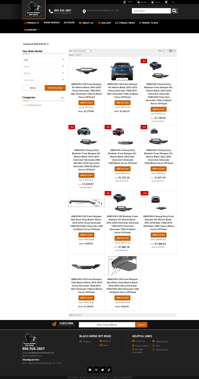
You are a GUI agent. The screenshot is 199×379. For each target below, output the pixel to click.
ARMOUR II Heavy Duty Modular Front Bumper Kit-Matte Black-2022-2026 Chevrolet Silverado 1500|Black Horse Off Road (158, 157)
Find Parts (55, 88)
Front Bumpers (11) (34, 105)
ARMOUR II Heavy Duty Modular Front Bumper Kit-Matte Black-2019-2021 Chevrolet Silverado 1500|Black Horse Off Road (122, 157)
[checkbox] (24, 105)
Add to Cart (86, 102)
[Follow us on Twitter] (102, 370)
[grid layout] (170, 50)
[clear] (47, 44)
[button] (155, 11)
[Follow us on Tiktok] (109, 370)
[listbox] (44, 59)
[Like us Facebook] (90, 370)
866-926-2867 (33, 349)
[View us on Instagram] (96, 370)
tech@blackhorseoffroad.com (41, 353)
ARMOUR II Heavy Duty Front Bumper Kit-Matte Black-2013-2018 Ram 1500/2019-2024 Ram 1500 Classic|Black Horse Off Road (158, 223)
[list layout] (174, 50)
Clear (32, 88)
